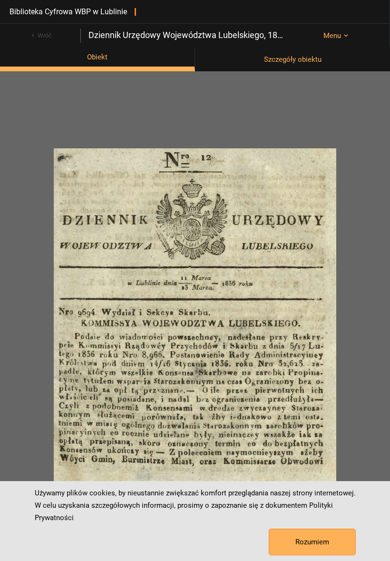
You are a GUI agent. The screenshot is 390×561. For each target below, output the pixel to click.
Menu (332, 35)
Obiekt (97, 57)
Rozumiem (312, 542)
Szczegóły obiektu (293, 59)
